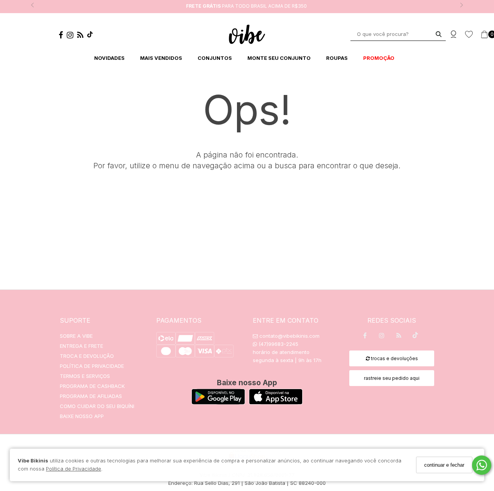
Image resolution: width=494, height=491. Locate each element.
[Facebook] (63, 36)
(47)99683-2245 (277, 344)
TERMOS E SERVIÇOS (85, 376)
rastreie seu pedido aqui (392, 378)
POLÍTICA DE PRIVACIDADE (92, 366)
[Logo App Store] (276, 402)
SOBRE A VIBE (76, 336)
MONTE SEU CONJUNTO (279, 58)
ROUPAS (337, 58)
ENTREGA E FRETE (81, 346)
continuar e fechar (444, 465)
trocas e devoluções (394, 358)
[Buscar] (438, 34)
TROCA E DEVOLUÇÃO (87, 356)
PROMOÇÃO (378, 58)
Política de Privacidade (73, 469)
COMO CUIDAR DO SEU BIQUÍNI (97, 406)
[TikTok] (91, 36)
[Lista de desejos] (472, 34)
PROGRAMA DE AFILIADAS (91, 396)
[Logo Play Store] (218, 402)
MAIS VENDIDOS (161, 58)
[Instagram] (72, 36)
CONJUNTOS (215, 58)
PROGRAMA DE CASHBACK (92, 386)
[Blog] (82, 36)
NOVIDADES (109, 58)
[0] (484, 34)
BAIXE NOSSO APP (82, 416)
